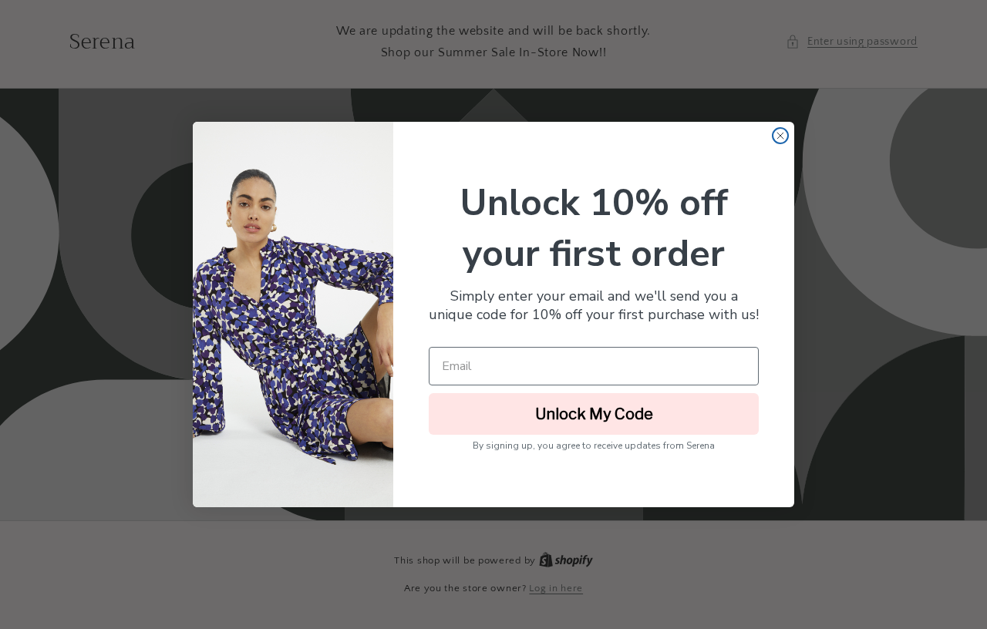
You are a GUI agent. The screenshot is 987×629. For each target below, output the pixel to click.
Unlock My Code (594, 414)
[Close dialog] (780, 135)
